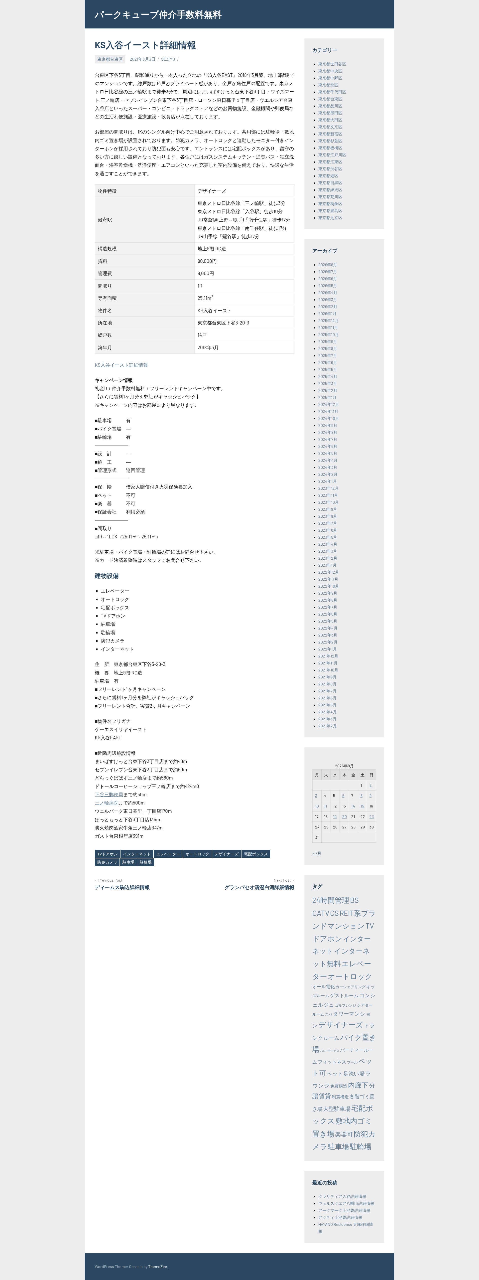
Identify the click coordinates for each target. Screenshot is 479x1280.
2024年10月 (328, 418)
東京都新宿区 (330, 133)
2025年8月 (327, 348)
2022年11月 (328, 579)
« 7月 (316, 853)
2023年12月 (328, 488)
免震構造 (338, 1085)
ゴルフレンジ (345, 1005)
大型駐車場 (337, 1108)
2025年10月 (328, 334)
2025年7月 (327, 355)
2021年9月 (327, 676)
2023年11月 (328, 495)
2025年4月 (327, 376)
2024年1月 (327, 481)
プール (352, 1062)
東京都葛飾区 (330, 203)
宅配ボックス (256, 853)
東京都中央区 (330, 70)
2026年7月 (327, 271)
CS (334, 913)
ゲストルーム (344, 995)
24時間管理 (330, 900)
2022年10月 (328, 586)
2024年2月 (328, 474)
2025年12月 (328, 320)
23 (371, 816)
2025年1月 (327, 397)
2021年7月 (327, 690)
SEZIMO (168, 58)
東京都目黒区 (330, 182)
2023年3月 (327, 551)
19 (335, 816)
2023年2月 (327, 558)
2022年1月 (327, 648)
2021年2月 (327, 725)
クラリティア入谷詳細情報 (342, 1196)
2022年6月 (327, 614)
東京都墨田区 (330, 112)
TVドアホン (107, 853)
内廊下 (358, 1085)
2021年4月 (327, 711)
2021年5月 (327, 704)
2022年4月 (328, 628)
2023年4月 (327, 544)
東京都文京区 (330, 126)
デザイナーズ (227, 853)
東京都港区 (328, 175)
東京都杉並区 (330, 140)
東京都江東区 (330, 161)
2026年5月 (327, 285)
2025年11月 (328, 327)
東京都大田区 (330, 119)
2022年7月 (327, 607)
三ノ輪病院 (107, 802)
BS (354, 900)
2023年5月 (327, 537)
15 (362, 805)
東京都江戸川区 (332, 154)
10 (317, 805)
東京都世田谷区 (332, 63)
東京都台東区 (110, 58)
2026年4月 (327, 292)
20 (344, 816)
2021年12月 (328, 655)
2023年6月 (327, 530)
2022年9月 (327, 593)
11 (325, 805)
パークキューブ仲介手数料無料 (158, 14)
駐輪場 (146, 862)
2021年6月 (327, 697)
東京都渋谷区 (330, 168)
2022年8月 (327, 600)
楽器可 (344, 1134)
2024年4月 (328, 460)
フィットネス (332, 1062)
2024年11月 (328, 411)
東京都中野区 (330, 77)
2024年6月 (327, 446)
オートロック (197, 853)
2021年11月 (328, 662)
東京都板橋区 (330, 147)
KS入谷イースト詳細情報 (121, 365)
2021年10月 (328, 669)
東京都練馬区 (330, 189)
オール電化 (323, 986)
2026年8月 (327, 264)
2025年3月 (327, 383)
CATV (320, 913)
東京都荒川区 (330, 196)
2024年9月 (327, 425)
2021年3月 (327, 718)
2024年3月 (327, 467)
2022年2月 (328, 642)
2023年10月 (328, 502)
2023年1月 (327, 565)
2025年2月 (327, 390)
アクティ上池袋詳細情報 (340, 1217)
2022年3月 (327, 635)
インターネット (137, 853)
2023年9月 (327, 509)
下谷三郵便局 (109, 794)
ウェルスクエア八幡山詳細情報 (346, 1203)
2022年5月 (327, 621)
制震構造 (340, 1096)
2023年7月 (327, 523)
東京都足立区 (330, 217)
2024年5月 (327, 453)
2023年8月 (327, 516)
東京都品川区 (330, 105)
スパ (328, 1014)
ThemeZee (157, 1266)
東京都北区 (328, 84)
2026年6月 (327, 278)
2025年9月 (327, 341)
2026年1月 (327, 313)
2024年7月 (327, 439)
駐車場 (128, 862)
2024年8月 (327, 432)
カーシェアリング (350, 986)
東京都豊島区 (330, 210)
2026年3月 (327, 299)
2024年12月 (328, 404)
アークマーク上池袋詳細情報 (344, 1210)
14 (353, 805)
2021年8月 (327, 683)
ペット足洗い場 (345, 1073)
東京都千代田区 (332, 91)
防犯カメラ (107, 862)
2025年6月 (327, 362)
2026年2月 (327, 306)
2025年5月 (327, 369)
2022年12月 (328, 572)
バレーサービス (329, 1050)
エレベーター (168, 853)
